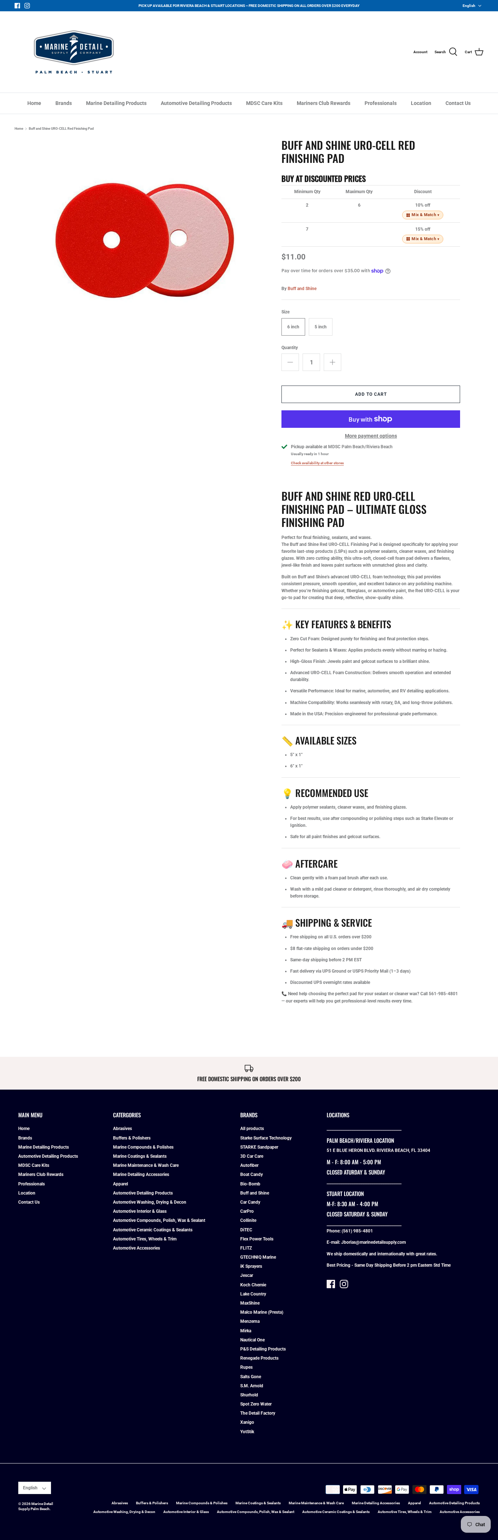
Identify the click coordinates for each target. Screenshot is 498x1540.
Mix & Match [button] (425, 214)
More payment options (371, 436)
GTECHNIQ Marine (258, 1257)
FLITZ (246, 1248)
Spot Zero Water (256, 1404)
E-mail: (334, 1242)
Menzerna (250, 1321)
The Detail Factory (257, 1413)
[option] (143, 243)
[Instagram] (27, 5)
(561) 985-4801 (357, 1231)
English (469, 6)
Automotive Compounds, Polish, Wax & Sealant (159, 1220)
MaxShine (250, 1303)
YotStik (247, 1431)
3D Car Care (251, 1156)
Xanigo (247, 1422)
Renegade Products (259, 1358)
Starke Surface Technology (266, 1138)
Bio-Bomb (250, 1184)
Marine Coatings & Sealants (140, 1156)
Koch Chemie (253, 1284)
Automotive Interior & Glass (140, 1211)
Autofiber (249, 1165)
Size (285, 311)
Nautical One (252, 1339)
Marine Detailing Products (116, 103)
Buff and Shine (302, 288)
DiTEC (246, 1229)
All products (252, 1128)
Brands (63, 103)
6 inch (293, 326)
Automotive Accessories (136, 1248)
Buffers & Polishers (132, 1138)
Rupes (246, 1367)
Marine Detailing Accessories (141, 1174)
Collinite (248, 1220)
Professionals (381, 103)
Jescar (246, 1275)
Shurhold (249, 1395)
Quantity (289, 347)
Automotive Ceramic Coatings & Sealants (152, 1229)
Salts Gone (250, 1376)
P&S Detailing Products (263, 1349)
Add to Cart (371, 394)
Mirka (245, 1330)
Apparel (120, 1184)
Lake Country (253, 1294)
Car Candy (250, 1202)
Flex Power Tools (256, 1239)
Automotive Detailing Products (196, 103)
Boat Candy (251, 1174)
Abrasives (122, 1128)
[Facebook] (17, 5)
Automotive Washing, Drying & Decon (149, 1202)
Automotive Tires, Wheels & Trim (144, 1239)
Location (421, 103)
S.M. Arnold (251, 1385)
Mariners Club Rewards (323, 103)
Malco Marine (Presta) (261, 1312)
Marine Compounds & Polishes (143, 1147)
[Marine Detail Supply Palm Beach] (74, 52)
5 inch (321, 326)
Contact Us (458, 103)
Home (34, 103)
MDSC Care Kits (264, 103)
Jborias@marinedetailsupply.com (373, 1242)
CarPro (247, 1211)
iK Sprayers (251, 1266)
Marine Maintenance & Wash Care (146, 1165)
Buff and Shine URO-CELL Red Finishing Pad (61, 128)
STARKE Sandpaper (259, 1147)
